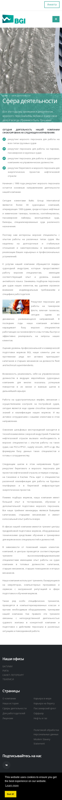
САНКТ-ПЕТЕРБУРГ (13, 675)
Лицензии (7, 718)
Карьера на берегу (44, 703)
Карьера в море (42, 698)
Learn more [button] (12, 785)
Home (5, 96)
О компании (9, 698)
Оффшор (39, 713)
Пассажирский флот (45, 708)
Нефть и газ (40, 718)
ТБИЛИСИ (8, 679)
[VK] (6, 765)
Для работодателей (13, 713)
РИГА (5, 670)
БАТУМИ (7, 666)
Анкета (52, 4)
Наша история (10, 703)
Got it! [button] (10, 794)
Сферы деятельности (14, 708)
